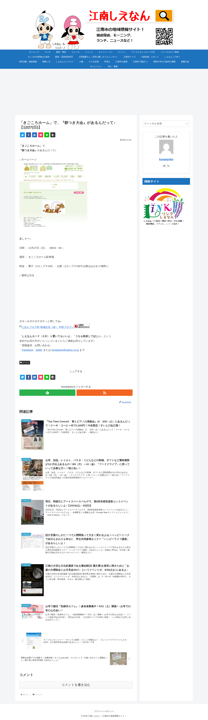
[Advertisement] (104, 92)
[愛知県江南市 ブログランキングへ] (82, 327)
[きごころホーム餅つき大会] (53, 229)
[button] (187, 123)
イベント (25, 362)
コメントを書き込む (76, 685)
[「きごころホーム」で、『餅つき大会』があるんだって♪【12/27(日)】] (34, 134)
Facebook (27, 350)
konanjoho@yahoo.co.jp (65, 350)
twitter (39, 350)
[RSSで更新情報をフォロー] (105, 392)
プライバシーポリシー (104, 711)
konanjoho (166, 159)
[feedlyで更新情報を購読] (47, 392)
